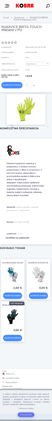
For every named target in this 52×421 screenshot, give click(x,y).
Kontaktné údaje (12, 378)
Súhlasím (26, 415)
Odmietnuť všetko (26, 408)
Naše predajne (11, 382)
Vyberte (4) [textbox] (31, 64)
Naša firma (10, 374)
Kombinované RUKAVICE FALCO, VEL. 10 (23, 262)
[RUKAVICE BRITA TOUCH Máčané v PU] (26, 95)
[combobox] (37, 64)
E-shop (7, 6)
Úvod (6, 17)
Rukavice (19, 17)
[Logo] (24, 6)
